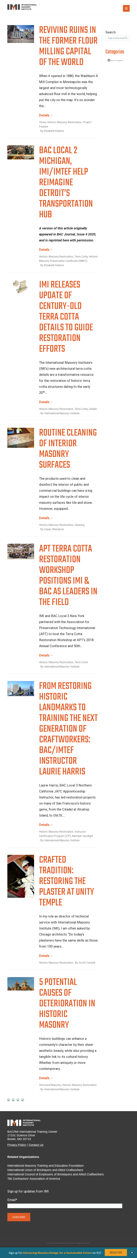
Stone (42, 122)
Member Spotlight (82, 836)
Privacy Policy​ (16, 1145)
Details (44, 115)
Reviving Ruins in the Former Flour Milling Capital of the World (68, 47)
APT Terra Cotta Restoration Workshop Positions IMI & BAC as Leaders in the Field (68, 577)
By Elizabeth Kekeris (52, 131)
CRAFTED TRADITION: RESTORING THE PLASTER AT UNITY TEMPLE (66, 882)
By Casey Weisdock (52, 529)
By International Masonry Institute (60, 413)
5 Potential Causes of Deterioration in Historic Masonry (67, 1004)
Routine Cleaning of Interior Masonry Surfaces (68, 450)
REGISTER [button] (116, 1252)
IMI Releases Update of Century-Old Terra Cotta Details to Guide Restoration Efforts (66, 318)
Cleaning (79, 524)
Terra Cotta (81, 256)
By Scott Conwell (85, 962)
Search (110, 32)
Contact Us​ (36, 1145)
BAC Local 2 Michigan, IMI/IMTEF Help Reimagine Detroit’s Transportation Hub (66, 183)
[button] (132, 1252)
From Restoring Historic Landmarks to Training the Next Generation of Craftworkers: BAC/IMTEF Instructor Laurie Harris (68, 730)
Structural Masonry (50, 1085)
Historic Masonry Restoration (64, 122)
